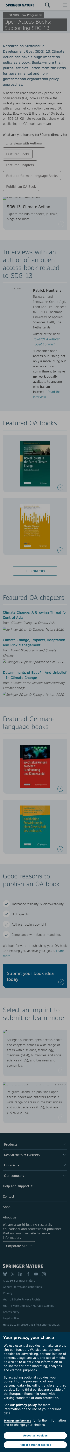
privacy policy (26, 1405)
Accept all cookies (35, 1435)
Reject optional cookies (35, 1444)
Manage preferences (17, 1420)
